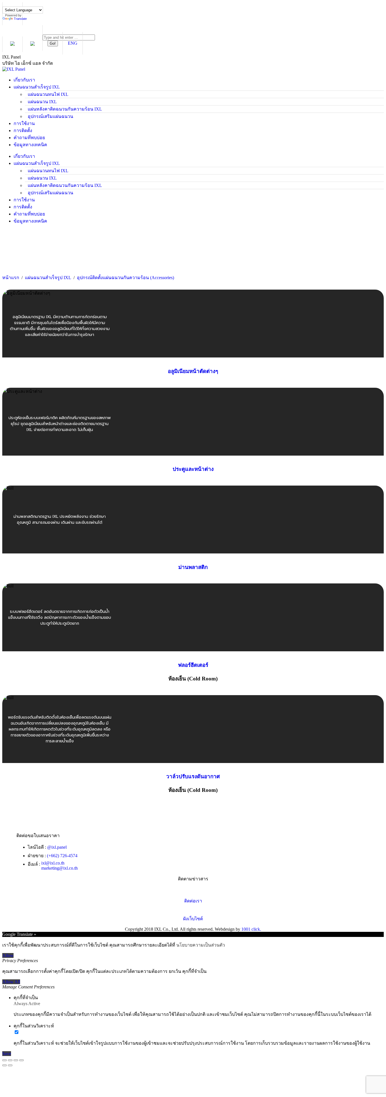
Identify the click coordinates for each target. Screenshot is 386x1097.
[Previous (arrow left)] (4, 1065)
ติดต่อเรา (193, 900)
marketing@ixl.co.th (59, 868)
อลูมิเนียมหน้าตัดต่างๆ (193, 371)
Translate (20, 18)
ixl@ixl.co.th (52, 863)
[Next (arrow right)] (10, 1065)
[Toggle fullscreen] (16, 1060)
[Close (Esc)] (4, 1060)
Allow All (11, 981)
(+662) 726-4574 (62, 855)
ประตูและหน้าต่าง (193, 469)
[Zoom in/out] (21, 1060)
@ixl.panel (57, 847)
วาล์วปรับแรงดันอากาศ (193, 776)
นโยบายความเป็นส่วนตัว (200, 945)
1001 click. (251, 929)
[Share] (10, 1060)
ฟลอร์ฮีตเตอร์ (193, 665)
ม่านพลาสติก (193, 567)
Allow (8, 955)
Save (6, 1053)
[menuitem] (24, 79)
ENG (72, 43)
